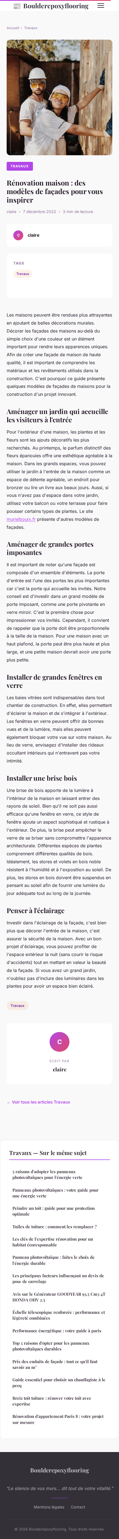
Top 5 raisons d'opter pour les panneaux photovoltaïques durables (50, 1346)
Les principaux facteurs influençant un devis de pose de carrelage (58, 1278)
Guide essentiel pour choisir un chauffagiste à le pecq (58, 1382)
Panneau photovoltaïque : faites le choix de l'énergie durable (53, 1260)
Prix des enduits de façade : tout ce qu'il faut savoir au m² (54, 1364)
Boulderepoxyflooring (51, 5)
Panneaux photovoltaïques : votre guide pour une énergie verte (55, 1192)
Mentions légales (49, 1507)
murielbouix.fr (21, 519)
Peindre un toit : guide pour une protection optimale (53, 1211)
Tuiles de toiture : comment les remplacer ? (54, 1226)
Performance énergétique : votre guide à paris (56, 1330)
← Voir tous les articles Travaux (38, 1102)
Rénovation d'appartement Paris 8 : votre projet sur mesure (58, 1419)
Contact (78, 1507)
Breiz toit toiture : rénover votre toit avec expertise (51, 1401)
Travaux (30, 28)
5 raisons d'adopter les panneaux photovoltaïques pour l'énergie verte (47, 1174)
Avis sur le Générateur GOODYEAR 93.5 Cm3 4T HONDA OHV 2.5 (58, 1297)
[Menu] (100, 5)
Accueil (13, 28)
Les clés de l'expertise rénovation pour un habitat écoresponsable (52, 1241)
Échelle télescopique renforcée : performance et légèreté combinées (58, 1315)
